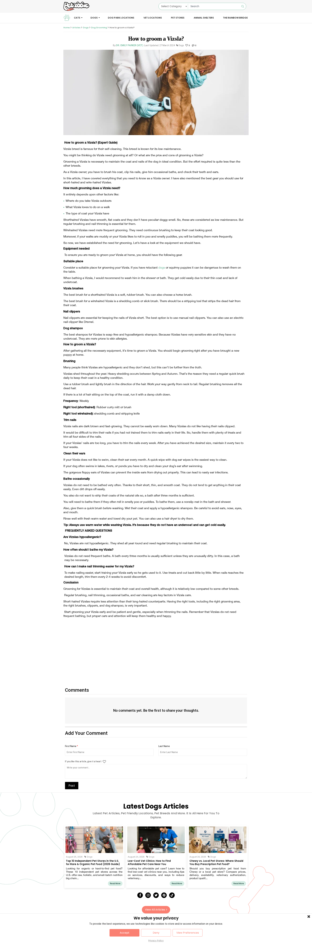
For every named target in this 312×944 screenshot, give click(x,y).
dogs (161, 267)
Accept (124, 933)
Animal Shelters (204, 17)
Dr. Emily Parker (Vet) (129, 45)
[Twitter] (156, 895)
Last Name (164, 746)
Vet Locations (152, 17)
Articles (76, 27)
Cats (77, 17)
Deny (156, 933)
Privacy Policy (156, 940)
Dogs (94, 17)
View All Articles (155, 909)
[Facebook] (140, 895)
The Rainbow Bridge (235, 17)
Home (66, 27)
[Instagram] (148, 895)
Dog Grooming (99, 27)
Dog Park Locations (121, 17)
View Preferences (187, 933)
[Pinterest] (164, 895)
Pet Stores (177, 17)
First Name (71, 746)
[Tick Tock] (172, 895)
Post (72, 785)
